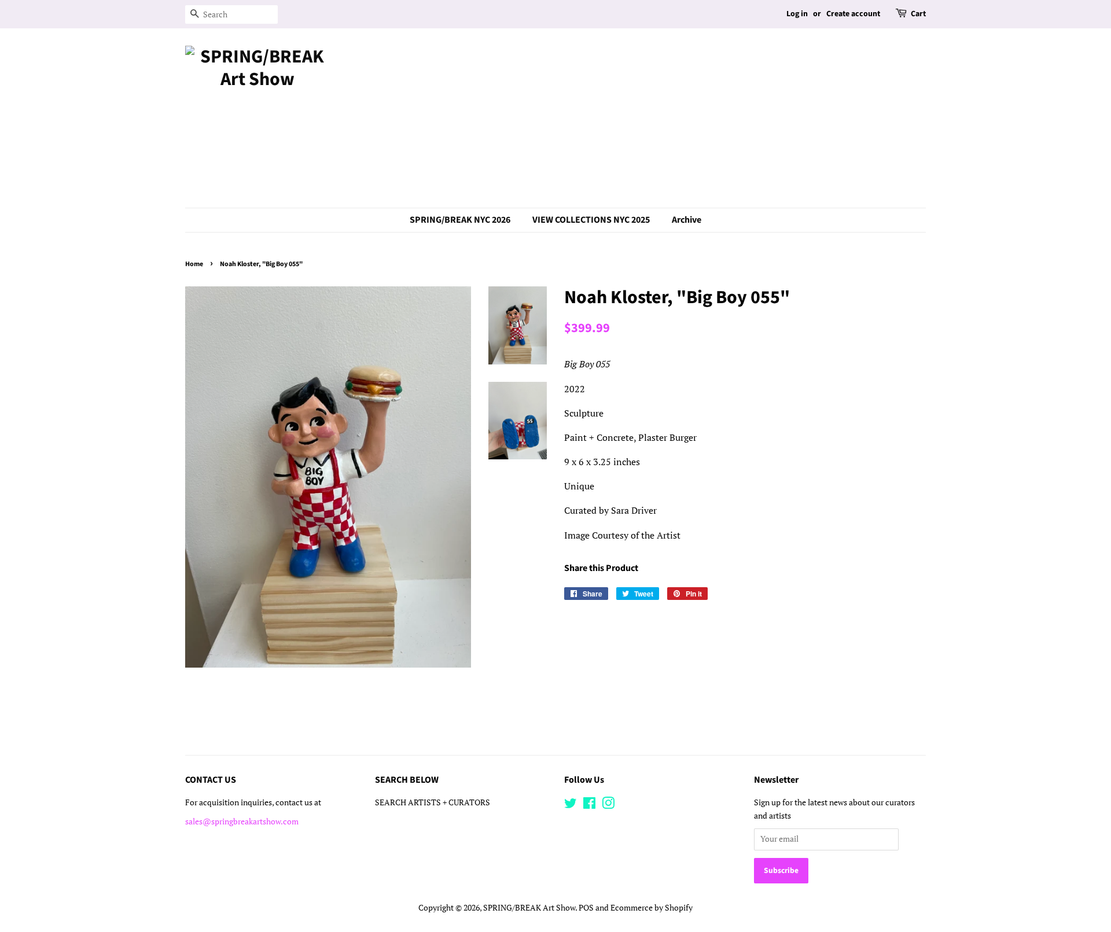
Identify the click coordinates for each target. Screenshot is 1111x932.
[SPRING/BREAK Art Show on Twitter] (570, 805)
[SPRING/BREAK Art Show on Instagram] (608, 805)
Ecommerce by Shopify (651, 907)
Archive (686, 219)
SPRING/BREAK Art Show (529, 907)
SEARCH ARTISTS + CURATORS (432, 802)
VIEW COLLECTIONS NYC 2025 (591, 219)
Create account (853, 14)
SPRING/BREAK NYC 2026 (460, 219)
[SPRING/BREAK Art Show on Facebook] (589, 805)
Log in (797, 14)
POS (586, 907)
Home (194, 264)
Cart (918, 14)
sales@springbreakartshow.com (242, 821)
